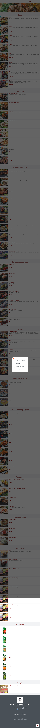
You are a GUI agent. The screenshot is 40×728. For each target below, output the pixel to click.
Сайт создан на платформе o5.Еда (20, 718)
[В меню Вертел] (20, 698)
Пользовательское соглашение (20, 714)
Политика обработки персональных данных (20, 715)
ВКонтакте (20, 709)
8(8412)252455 (20, 705)
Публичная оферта (20, 713)
